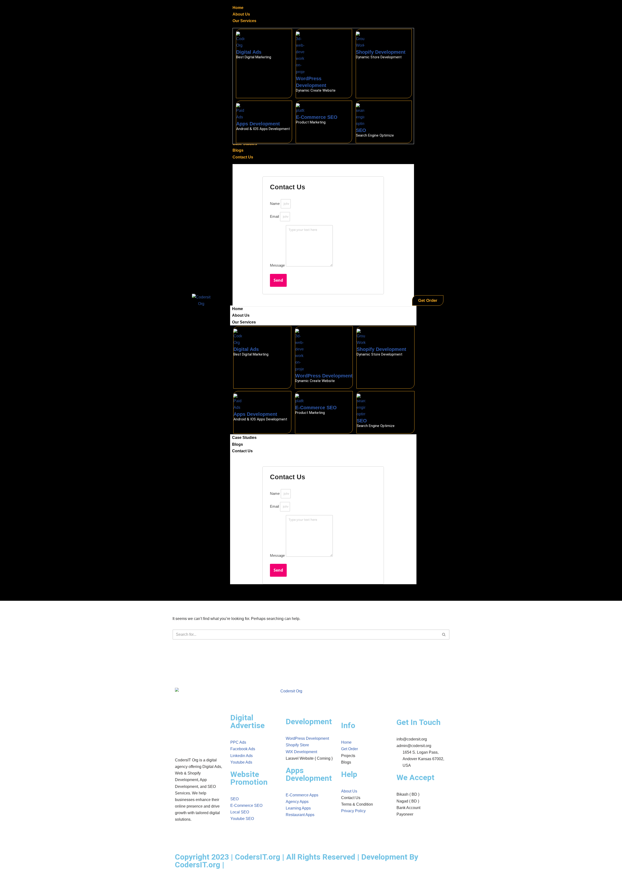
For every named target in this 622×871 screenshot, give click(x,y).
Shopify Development (381, 52)
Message (277, 265)
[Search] (444, 634)
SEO (361, 130)
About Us (241, 315)
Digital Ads (248, 52)
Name (275, 203)
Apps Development (258, 123)
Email (274, 216)
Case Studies (244, 438)
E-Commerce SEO (316, 117)
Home (237, 309)
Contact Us (242, 451)
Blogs (237, 444)
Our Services (244, 322)
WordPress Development (324, 375)
